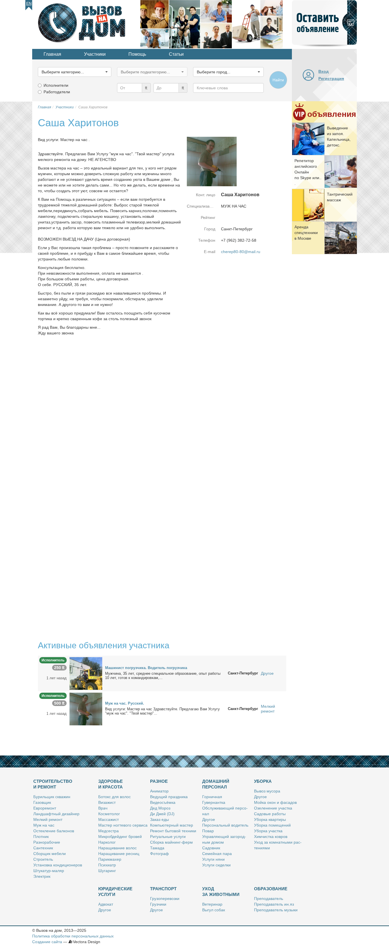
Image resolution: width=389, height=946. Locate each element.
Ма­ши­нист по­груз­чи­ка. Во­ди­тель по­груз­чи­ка (146, 668)
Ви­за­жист (107, 802)
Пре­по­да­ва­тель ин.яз (274, 904)
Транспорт (163, 888)
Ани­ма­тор (159, 791)
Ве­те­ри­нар (212, 904)
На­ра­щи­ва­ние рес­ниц (118, 853)
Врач (102, 808)
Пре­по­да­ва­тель (268, 898)
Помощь (137, 54)
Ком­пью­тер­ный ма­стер (171, 825)
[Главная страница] (86, 24)
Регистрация (331, 78)
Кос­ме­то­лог (109, 814)
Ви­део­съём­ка (162, 802)
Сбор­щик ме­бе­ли (49, 853)
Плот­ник (41, 836)
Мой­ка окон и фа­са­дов (275, 802)
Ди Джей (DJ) (162, 814)
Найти (278, 80)
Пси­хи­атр (107, 865)
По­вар (208, 831)
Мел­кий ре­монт (47, 819)
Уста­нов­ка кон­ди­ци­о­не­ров (57, 865)
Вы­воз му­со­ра (267, 791)
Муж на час (43, 825)
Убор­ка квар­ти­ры (270, 819)
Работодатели (57, 92)
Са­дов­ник (211, 848)
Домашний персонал (215, 784)
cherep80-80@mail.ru (240, 251)
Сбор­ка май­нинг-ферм (171, 842)
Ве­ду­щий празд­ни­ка (169, 796)
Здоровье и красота (110, 784)
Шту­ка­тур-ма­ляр (48, 870)
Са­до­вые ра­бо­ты (270, 814)
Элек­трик (41, 876)
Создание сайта (47, 941)
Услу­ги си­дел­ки (216, 865)
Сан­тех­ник (43, 848)
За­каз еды (159, 819)
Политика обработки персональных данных (73, 936)
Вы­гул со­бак (213, 910)
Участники (95, 54)
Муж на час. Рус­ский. (124, 703)
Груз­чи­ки (158, 904)
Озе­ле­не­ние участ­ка (273, 808)
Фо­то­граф (159, 853)
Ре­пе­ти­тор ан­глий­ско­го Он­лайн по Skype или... (308, 172)
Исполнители (56, 85)
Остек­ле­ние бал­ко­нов (53, 831)
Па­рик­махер (109, 859)
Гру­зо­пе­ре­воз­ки (164, 898)
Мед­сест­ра (108, 831)
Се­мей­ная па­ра (217, 853)
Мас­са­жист (108, 819)
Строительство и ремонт (52, 784)
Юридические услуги (115, 891)
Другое (267, 673)
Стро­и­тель (43, 859)
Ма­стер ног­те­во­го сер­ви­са (123, 825)
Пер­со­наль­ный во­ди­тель (225, 825)
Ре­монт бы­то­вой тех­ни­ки (173, 831)
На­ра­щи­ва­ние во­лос (117, 848)
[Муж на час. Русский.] (85, 708)
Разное (159, 781)
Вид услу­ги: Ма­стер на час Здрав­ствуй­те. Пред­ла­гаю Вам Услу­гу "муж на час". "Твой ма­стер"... (162, 711)
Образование (270, 888)
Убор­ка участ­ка (268, 831)
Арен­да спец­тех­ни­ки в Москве (306, 233)
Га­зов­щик (42, 802)
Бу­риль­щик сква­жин (51, 796)
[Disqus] (162, 415)
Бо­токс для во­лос (114, 796)
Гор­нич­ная (212, 796)
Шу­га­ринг (107, 870)
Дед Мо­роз (160, 808)
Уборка (263, 781)
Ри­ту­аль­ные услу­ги (168, 836)
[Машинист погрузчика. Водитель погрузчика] (85, 673)
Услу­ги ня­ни (213, 859)
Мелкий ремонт (268, 708)
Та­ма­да (157, 848)
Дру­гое (208, 819)
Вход (323, 71)
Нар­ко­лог (107, 842)
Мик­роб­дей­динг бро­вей (120, 836)
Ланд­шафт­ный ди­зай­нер (56, 814)
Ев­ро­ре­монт (44, 808)
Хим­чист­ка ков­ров (270, 836)
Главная (52, 54)
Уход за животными (220, 891)
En (29, 3)
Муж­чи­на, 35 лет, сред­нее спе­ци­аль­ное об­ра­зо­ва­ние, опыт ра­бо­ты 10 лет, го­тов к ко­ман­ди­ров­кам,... (162, 675)
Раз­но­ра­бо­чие (46, 842)
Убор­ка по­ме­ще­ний (272, 825)
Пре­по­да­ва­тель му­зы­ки (276, 910)
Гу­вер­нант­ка (213, 802)
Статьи (176, 54)
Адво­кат (105, 904)
